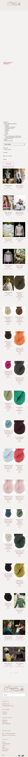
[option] (23, 755)
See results (8, 164)
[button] (26, 7)
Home (5, 62)
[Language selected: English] (21, 756)
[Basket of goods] (3, 2)
